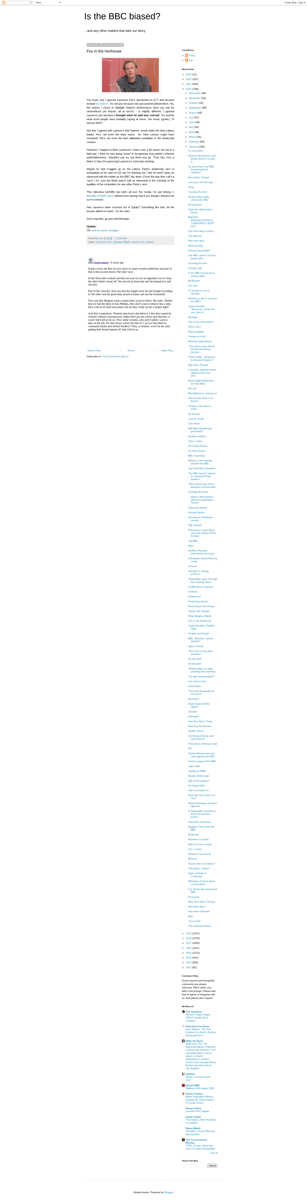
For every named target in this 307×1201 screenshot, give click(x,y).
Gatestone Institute (197, 1026)
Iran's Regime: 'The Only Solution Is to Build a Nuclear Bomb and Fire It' (201, 1032)
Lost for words (196, 418)
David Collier (193, 1116)
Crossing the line (197, 263)
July (191, 117)
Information (194, 686)
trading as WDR (197, 771)
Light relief (194, 766)
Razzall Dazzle (196, 512)
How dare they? (197, 906)
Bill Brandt (194, 280)
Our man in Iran (197, 681)
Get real (192, 285)
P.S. (190, 748)
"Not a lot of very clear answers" (200, 652)
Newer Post (94, 350)
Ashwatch (193, 716)
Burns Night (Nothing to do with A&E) (201, 382)
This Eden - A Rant (198, 868)
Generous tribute (197, 507)
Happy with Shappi (198, 611)
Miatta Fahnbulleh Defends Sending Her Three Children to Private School (200, 1099)
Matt (190, 545)
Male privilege (196, 331)
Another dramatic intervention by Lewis (201, 552)
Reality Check (196, 730)
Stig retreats (195, 525)
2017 (189, 943)
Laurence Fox (138, 242)
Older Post (167, 350)
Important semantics (199, 821)
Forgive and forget (198, 633)
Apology (192, 317)
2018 (189, 938)
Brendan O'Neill (121, 242)
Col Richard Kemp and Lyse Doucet (201, 737)
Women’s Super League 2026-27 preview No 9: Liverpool (198, 1017)
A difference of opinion (200, 586)
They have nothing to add (202, 743)
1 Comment (121, 238)
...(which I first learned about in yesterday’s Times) (200, 499)
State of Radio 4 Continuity (197, 875)
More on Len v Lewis (200, 844)
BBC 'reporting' (196, 455)
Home (131, 350)
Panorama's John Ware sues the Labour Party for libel (202, 533)
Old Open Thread (198, 365)
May (191, 127)
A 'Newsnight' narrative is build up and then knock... (202, 814)
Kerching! (193, 698)
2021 (189, 84)
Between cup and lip (199, 853)
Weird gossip (195, 245)
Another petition (197, 436)
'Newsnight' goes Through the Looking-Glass (202, 580)
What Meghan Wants (200, 616)
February (194, 141)
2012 (189, 967)
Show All (213, 1153)
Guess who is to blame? (201, 863)
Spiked (149, 242)
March (193, 136)
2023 (189, 74)
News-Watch (193, 1128)
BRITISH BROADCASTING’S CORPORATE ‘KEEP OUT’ (201, 222)
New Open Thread (198, 177)
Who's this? (194, 326)
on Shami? (102, 103)
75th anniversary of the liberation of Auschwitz (202, 485)
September (195, 107)
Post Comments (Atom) (115, 356)
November (195, 98)
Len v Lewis (194, 849)
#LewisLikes (195, 204)
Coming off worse (198, 491)
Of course (193, 897)
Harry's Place (193, 1108)
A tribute (192, 591)
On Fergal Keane (198, 445)
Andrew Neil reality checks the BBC (198, 198)
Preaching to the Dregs (201, 606)
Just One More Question (202, 468)
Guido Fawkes (194, 1093)
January (194, 146)
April (192, 132)
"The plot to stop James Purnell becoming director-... (201, 349)
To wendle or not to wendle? (199, 292)
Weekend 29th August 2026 (200, 1088)
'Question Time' (104, 242)
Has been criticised (198, 911)
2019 (189, 933)
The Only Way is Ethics (201, 231)
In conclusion (195, 150)
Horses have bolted (199, 250)
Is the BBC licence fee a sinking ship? (201, 274)
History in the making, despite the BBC (200, 462)
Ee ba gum (194, 413)
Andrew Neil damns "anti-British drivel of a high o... (202, 158)
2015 (189, 952)
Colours (192, 566)
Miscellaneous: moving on (202, 393)
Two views (194, 423)
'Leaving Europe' (197, 191)
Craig (192, 55)
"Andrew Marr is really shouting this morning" (202, 670)
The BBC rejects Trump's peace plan (202, 257)
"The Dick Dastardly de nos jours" (201, 693)
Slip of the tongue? (198, 780)
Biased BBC (193, 1085)
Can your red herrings (200, 182)
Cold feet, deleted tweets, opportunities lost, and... (202, 372)
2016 (189, 948)
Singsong (193, 834)
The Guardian (194, 1011)
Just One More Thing (200, 721)
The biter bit (195, 236)
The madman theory (199, 926)
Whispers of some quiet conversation (201, 883)
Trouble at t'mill (196, 336)
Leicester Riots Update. (198, 1111)
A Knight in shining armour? (198, 573)
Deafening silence (198, 601)
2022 (189, 79)
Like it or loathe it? (198, 790)
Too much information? (201, 321)
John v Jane (195, 441)
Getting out (194, 596)
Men (190, 916)
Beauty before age (198, 775)
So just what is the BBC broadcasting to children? (201, 169)
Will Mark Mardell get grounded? (200, 430)
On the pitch (195, 658)
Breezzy (192, 858)
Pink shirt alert (196, 240)
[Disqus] (130, 300)
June (192, 122)
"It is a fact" (194, 921)
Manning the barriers (200, 726)
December (195, 93)
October (194, 102)
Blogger (168, 1192)
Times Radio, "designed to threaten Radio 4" (201, 358)
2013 (189, 962)
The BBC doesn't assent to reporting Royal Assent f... (201, 476)
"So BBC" (193, 540)
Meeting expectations (200, 341)
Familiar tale (195, 268)
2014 (189, 957)
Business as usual (198, 839)
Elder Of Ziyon (194, 1040)
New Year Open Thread (201, 901)
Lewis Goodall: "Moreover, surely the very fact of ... (201, 309)
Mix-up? (192, 388)
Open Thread (195, 646)
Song (191, 187)
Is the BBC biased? (122, 16)
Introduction (194, 663)
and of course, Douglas (105, 230)
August (193, 112)
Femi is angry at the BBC (202, 761)
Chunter (192, 711)
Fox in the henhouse (199, 620)
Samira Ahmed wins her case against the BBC (201, 755)
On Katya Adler (196, 785)
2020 (189, 89)
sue (191, 60)
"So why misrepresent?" (201, 676)
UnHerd (190, 1074)
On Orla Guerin (196, 450)
